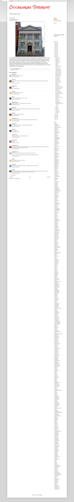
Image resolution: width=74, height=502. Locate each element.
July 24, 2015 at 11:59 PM (15, 131)
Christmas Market (57, 190)
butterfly (56, 170)
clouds (56, 199)
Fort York (56, 262)
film (55, 251)
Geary (55, 277)
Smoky (56, 423)
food (55, 258)
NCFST (56, 353)
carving (56, 175)
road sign (56, 402)
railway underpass (57, 390)
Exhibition (56, 246)
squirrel (56, 429)
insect (55, 302)
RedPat (56, 19)
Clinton (56, 197)
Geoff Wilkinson (14, 118)
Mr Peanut (56, 349)
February (57, 111)
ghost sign (56, 279)
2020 (55, 50)
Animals (56, 128)
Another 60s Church (58, 71)
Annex (56, 129)
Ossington (56, 363)
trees (55, 464)
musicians (56, 352)
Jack (12, 169)
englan (56, 241)
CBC (55, 179)
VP (12, 96)
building (56, 168)
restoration (56, 399)
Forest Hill (56, 261)
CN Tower (56, 200)
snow (55, 424)
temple (56, 452)
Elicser (56, 239)
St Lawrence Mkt (57, 431)
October (57, 60)
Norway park (56, 354)
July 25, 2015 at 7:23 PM (15, 161)
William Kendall (14, 102)
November (57, 59)
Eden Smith (56, 237)
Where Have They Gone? (59, 93)
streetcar (56, 439)
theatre (56, 455)
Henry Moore (56, 291)
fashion (56, 248)
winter (55, 482)
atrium (55, 140)
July (56, 64)
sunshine (56, 449)
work (55, 484)
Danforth (56, 219)
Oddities (56, 358)
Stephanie (13, 123)
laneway (56, 319)
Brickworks (56, 166)
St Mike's (56, 432)
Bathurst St (56, 148)
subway (56, 441)
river (55, 400)
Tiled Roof (56, 65)
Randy (13, 129)
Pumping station (57, 382)
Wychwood (56, 485)
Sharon (13, 79)
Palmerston (56, 364)
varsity (56, 476)
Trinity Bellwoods (57, 465)
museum (56, 351)
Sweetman (56, 450)
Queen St (56, 384)
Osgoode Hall (57, 362)
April (56, 108)
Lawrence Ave (57, 321)
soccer (56, 425)
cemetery (56, 181)
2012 (55, 116)
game (55, 271)
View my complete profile (57, 20)
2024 (55, 45)
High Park (56, 292)
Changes (56, 98)
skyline (56, 422)
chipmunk (56, 187)
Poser (55, 380)
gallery (56, 270)
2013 (55, 115)
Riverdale (56, 401)
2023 (55, 46)
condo (55, 207)
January (57, 112)
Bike (55, 155)
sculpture (56, 414)
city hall (56, 195)
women (56, 483)
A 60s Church (57, 89)
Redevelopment (57, 74)
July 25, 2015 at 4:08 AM (15, 137)
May (56, 107)
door (55, 228)
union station (56, 472)
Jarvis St (56, 310)
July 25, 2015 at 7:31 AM (15, 142)
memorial (56, 340)
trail (55, 462)
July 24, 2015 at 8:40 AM (15, 76)
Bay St (56, 149)
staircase (56, 433)
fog (55, 257)
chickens (56, 186)
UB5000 (56, 471)
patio (55, 371)
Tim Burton (56, 459)
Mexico (56, 342)
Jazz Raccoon (57, 79)
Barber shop (56, 146)
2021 (55, 49)
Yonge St (56, 486)
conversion (16, 69)
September (57, 61)
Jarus (55, 309)
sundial (56, 444)
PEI (55, 372)
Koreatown (56, 317)
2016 (55, 55)
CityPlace (56, 196)
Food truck (56, 259)
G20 (55, 269)
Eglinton (56, 238)
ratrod (55, 392)
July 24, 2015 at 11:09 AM (15, 99)
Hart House (56, 290)
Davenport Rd (57, 220)
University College (57, 474)
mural (55, 350)
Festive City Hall (57, 80)
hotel (55, 297)
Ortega (56, 361)
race (55, 388)
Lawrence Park (57, 322)
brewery (56, 165)
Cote (55, 211)
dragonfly (56, 231)
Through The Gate (58, 102)
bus (55, 169)
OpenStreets (56, 360)
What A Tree (57, 83)
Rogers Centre (57, 403)
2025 (55, 44)
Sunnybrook (56, 445)
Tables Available (57, 78)
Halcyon (13, 164)
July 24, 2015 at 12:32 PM (15, 110)
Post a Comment (13, 175)
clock (55, 198)
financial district (57, 252)
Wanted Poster (57, 94)
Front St (56, 266)
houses (56, 298)
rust (55, 409)
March (57, 109)
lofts (55, 328)
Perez (55, 374)
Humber (56, 299)
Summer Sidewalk (58, 69)
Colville (56, 206)
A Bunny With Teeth (58, 88)
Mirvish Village (57, 343)
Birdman (13, 107)
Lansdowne (56, 320)
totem (55, 460)
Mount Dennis (57, 348)
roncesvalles (56, 404)
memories (56, 341)
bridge (56, 167)
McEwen (56, 337)
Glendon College (57, 281)
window (56, 481)
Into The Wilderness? (58, 92)
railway (56, 389)
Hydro (55, 300)
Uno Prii (56, 475)
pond (55, 379)
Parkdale (56, 370)
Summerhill (56, 443)
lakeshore (56, 318)
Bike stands (56, 156)
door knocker (56, 229)
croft (55, 217)
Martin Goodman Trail (58, 333)
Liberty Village (57, 323)
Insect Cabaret (57, 303)
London (56, 329)
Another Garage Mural (58, 97)
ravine (55, 393)
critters (56, 216)
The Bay (56, 454)
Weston (56, 480)
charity (56, 185)
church (56, 191)
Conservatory (57, 208)
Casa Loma (56, 176)
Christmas (56, 189)
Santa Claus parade (58, 412)
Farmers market (57, 247)
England (56, 242)
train (55, 463)
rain (55, 391)
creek (55, 215)
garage (56, 272)
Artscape (56, 139)
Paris (55, 368)
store (55, 435)
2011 (55, 117)
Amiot (55, 126)
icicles (55, 301)
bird (55, 157)
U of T (55, 470)
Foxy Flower (57, 84)
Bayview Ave (56, 150)
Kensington (56, 312)
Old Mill (56, 359)
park (55, 369)
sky (55, 421)
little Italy (56, 327)
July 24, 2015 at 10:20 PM (15, 126)
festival (56, 250)
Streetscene (56, 440)
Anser (55, 130)
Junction (56, 311)
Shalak (56, 419)
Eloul (55, 240)
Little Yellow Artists (58, 70)
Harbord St (56, 287)
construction (56, 209)
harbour (56, 288)
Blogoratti (13, 74)
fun (55, 267)
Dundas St (56, 232)
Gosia (13, 91)
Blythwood (56, 161)
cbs (55, 180)
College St (13, 69)
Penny (56, 373)
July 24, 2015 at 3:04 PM (15, 115)
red (55, 394)
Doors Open (56, 230)
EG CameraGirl (14, 145)
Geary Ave (56, 278)
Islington (56, 307)
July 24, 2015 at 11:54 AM (15, 104)
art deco (56, 135)
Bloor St (56, 159)
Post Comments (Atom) (16, 178)
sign (55, 420)
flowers (56, 256)
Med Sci (56, 339)
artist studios (56, 137)
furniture (56, 268)
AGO (55, 124)
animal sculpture (57, 127)
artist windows (57, 138)
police (55, 378)
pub (55, 381)
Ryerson (56, 410)
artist (55, 136)
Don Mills (56, 226)
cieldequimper (14, 151)
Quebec (56, 383)
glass (55, 280)
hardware (56, 289)
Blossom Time (57, 99)
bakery (56, 144)
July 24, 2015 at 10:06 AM (15, 88)
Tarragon (56, 451)
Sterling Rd (56, 434)
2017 (55, 54)
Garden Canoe (57, 85)
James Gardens (57, 308)
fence (55, 249)
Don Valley (56, 227)
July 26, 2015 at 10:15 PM (15, 173)
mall (55, 332)
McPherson (56, 338)
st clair (56, 430)
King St (56, 313)
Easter (56, 236)
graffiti (55, 282)
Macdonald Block (57, 331)
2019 (55, 51)
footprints (56, 260)
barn (55, 147)
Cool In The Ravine (58, 66)
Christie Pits (56, 188)
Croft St (56, 218)
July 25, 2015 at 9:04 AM (15, 148)
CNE (55, 201)
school (56, 413)
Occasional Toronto (29, 7)
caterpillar (56, 178)
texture (56, 453)
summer (56, 442)
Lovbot (56, 330)
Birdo (55, 158)
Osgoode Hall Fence (58, 75)
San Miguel (56, 411)
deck (55, 221)
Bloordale (56, 160)
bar (55, 145)
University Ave (57, 473)
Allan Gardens (57, 125)
